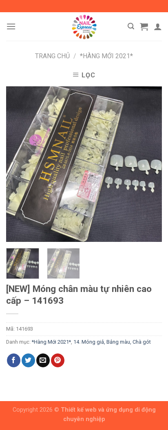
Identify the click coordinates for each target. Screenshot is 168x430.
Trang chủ (52, 56)
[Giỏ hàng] (144, 26)
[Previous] (19, 164)
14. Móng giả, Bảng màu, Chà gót (112, 342)
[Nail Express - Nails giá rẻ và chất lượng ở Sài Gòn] (84, 26)
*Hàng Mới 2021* (106, 56)
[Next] (148, 164)
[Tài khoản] (158, 26)
